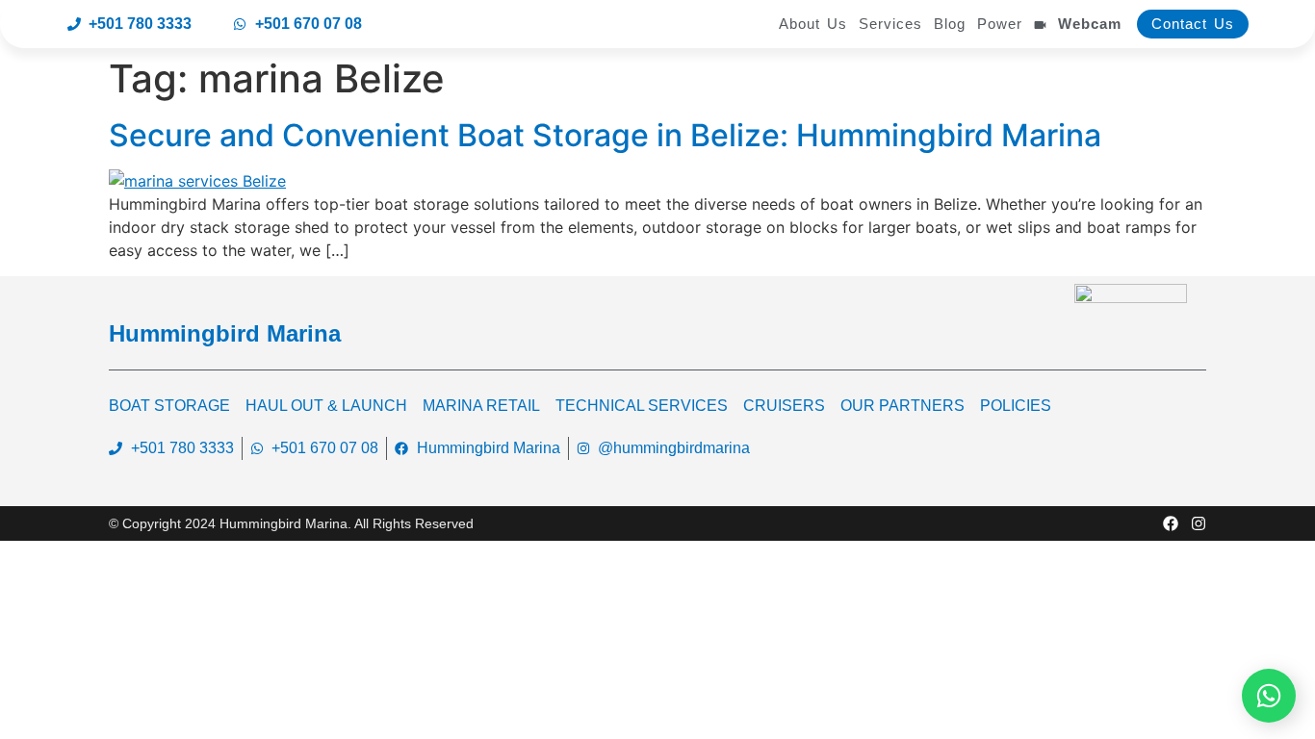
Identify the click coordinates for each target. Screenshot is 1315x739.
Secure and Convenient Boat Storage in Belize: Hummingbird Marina (605, 135)
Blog (950, 23)
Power (999, 23)
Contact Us (1192, 23)
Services (890, 23)
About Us (813, 23)
